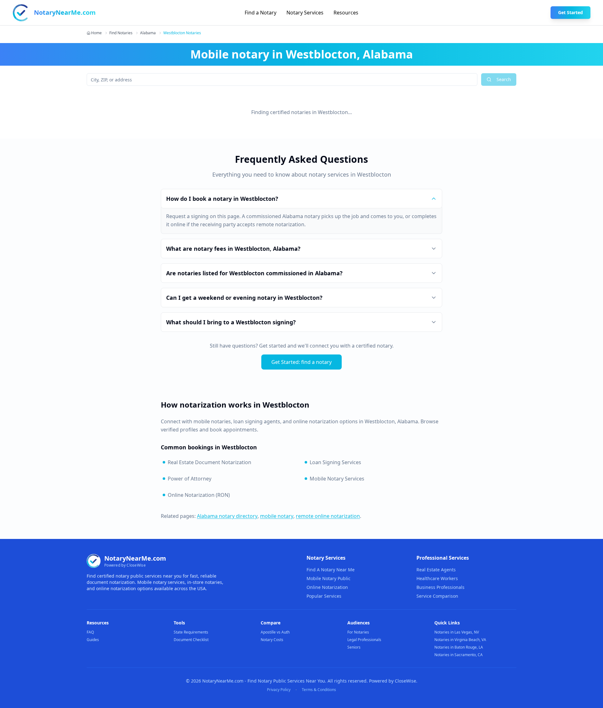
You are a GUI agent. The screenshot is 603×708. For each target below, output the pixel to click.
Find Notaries (121, 33)
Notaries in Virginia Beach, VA (460, 639)
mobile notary (276, 516)
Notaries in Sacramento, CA (458, 654)
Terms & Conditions (319, 689)
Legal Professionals (364, 639)
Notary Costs (272, 639)
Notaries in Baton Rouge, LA (458, 647)
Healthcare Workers (437, 578)
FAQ (90, 632)
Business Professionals (440, 587)
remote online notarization (328, 516)
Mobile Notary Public (328, 578)
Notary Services (304, 12)
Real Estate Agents (436, 570)
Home (96, 33)
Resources (346, 12)
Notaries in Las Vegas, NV (456, 632)
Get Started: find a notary (301, 362)
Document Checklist (191, 639)
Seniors (354, 647)
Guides (93, 639)
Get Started (570, 12)
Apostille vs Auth (275, 632)
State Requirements (191, 632)
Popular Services (324, 596)
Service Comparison (437, 596)
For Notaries (358, 632)
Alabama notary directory (227, 516)
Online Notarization (327, 587)
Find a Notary (260, 12)
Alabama (148, 33)
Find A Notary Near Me (331, 570)
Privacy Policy (279, 689)
